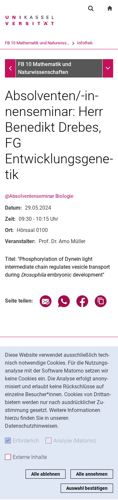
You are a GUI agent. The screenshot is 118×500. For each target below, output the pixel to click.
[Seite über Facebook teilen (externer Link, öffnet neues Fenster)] (82, 305)
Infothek (85, 42)
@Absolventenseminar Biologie (39, 196)
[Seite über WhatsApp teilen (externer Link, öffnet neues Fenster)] (64, 305)
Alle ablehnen (45, 474)
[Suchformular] (91, 8)
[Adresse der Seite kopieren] (101, 305)
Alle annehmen (92, 474)
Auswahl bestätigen (87, 488)
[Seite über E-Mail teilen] (45, 305)
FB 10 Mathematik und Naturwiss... (37, 42)
